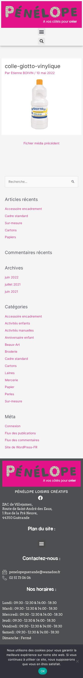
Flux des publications (20, 433)
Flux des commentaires (22, 440)
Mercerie (11, 380)
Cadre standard (16, 216)
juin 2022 (11, 277)
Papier (9, 387)
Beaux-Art (12, 344)
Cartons (11, 230)
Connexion (13, 426)
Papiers (10, 237)
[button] (41, 31)
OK (43, 671)
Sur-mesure (13, 223)
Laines (10, 373)
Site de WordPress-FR (21, 447)
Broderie (11, 351)
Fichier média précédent (41, 143)
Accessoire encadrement (23, 209)
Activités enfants (17, 323)
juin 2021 (11, 291)
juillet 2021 (13, 284)
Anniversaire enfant (19, 337)
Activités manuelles (19, 330)
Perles (9, 394)
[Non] (77, 661)
